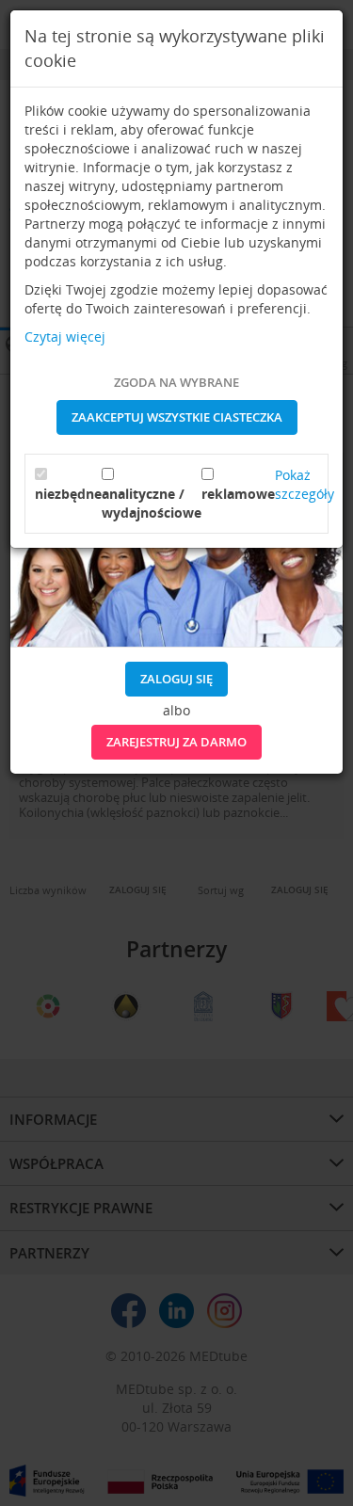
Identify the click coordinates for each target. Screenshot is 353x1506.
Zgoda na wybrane (176, 382)
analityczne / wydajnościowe (151, 503)
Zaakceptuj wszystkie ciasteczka (177, 417)
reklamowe (238, 494)
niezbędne (68, 494)
